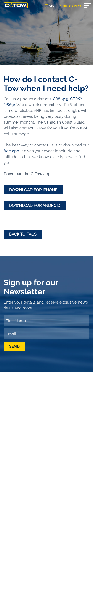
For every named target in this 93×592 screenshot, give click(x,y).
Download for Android (34, 205)
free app (11, 151)
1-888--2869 (70, 6)
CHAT (53, 5)
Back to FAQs (23, 234)
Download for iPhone (33, 190)
